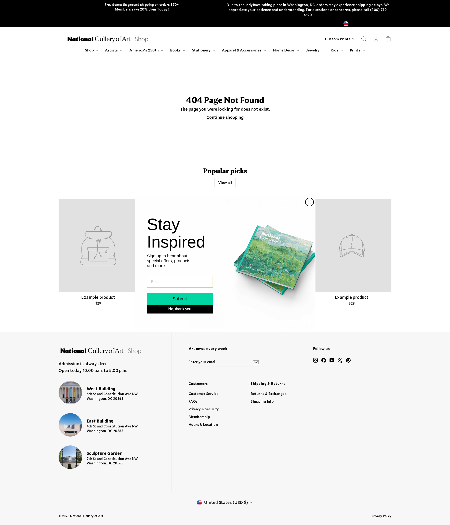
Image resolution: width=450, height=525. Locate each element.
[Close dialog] (309, 202)
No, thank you (179, 309)
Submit (179, 298)
